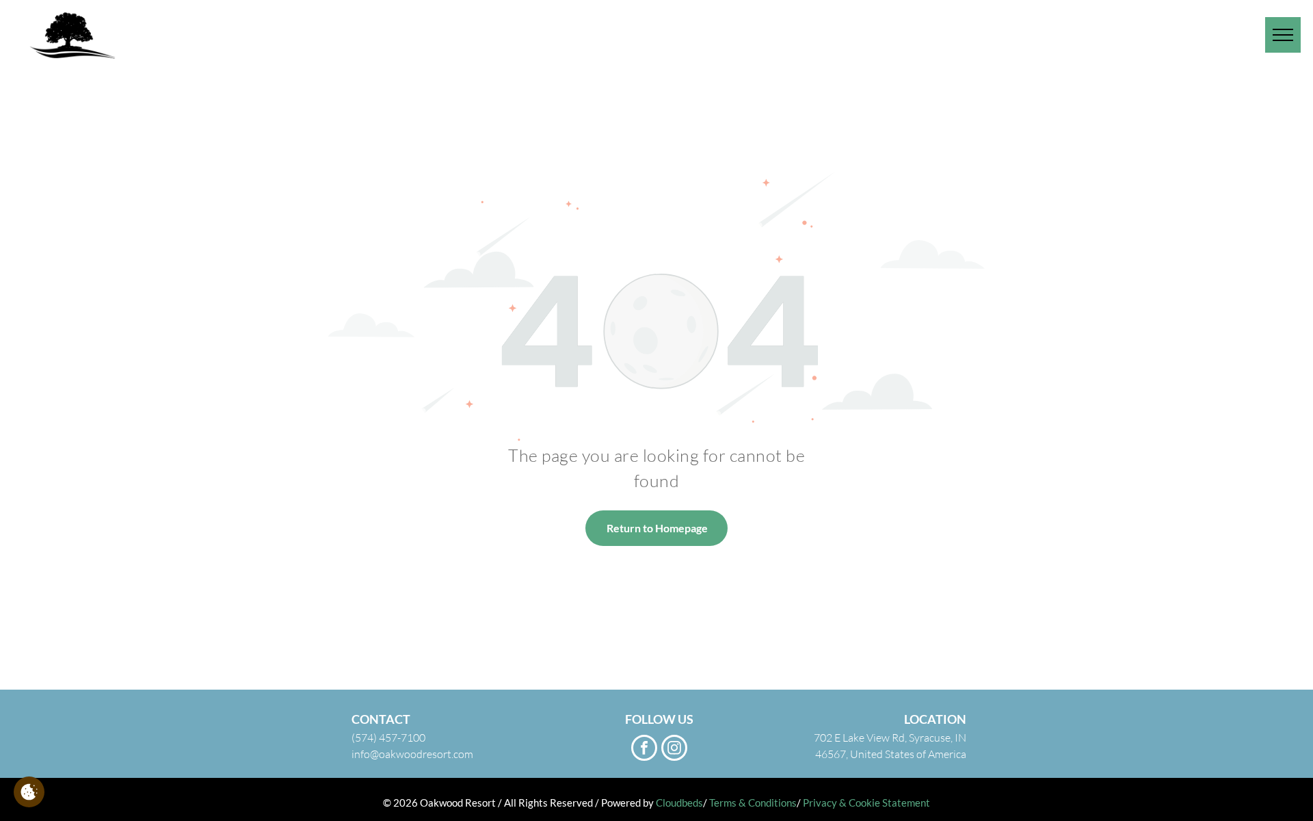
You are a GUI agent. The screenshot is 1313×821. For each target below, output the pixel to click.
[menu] (1283, 35)
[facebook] (644, 749)
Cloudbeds (679, 802)
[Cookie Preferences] (29, 792)
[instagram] (674, 749)
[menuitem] (906, 34)
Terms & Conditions (753, 802)
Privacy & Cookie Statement (866, 802)
